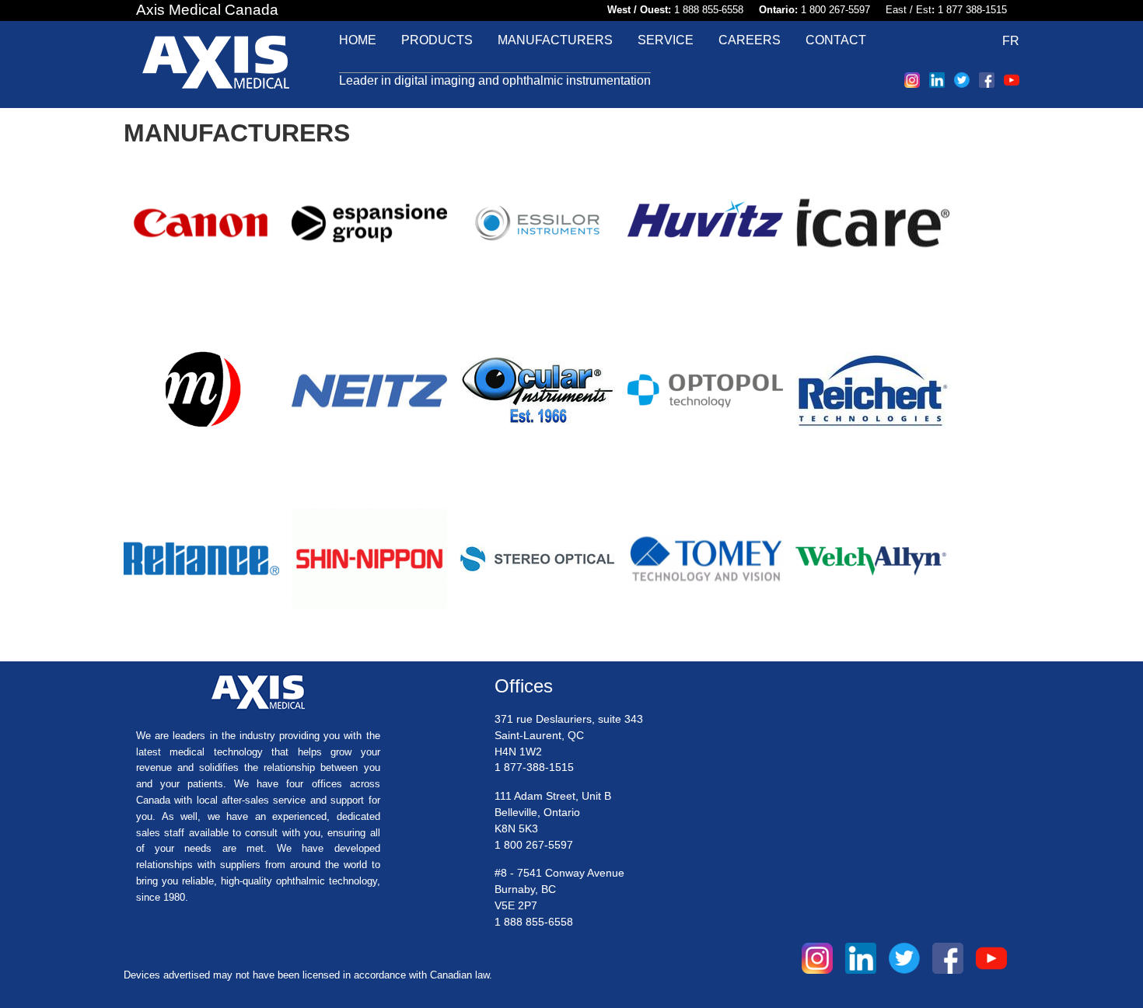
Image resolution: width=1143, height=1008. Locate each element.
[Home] (215, 64)
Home (357, 40)
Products (437, 40)
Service (666, 40)
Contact (836, 40)
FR (1010, 40)
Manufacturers (555, 40)
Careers (749, 40)
